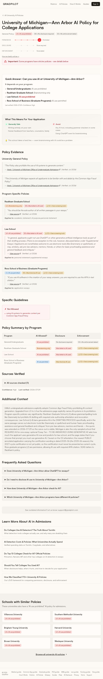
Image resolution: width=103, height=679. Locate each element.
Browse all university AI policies (50, 654)
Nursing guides (85, 672)
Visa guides (95, 672)
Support (89, 675)
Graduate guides (44, 672)
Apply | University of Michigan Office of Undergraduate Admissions (32, 169)
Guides (86, 4)
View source (14, 214)
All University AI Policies (14, 15)
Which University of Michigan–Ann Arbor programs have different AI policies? (43, 497)
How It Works (75, 4)
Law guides (74, 672)
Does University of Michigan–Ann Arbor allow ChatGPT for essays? (38, 471)
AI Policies (63, 4)
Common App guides (30, 672)
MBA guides (65, 672)
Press (60, 675)
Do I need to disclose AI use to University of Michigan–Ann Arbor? (37, 479)
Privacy (76, 675)
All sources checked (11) (18, 383)
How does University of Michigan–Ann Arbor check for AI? (34, 488)
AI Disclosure (68, 675)
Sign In (95, 4)
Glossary (47, 675)
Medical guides (16, 672)
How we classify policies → (10, 56)
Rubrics (54, 4)
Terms (83, 675)
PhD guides (55, 672)
